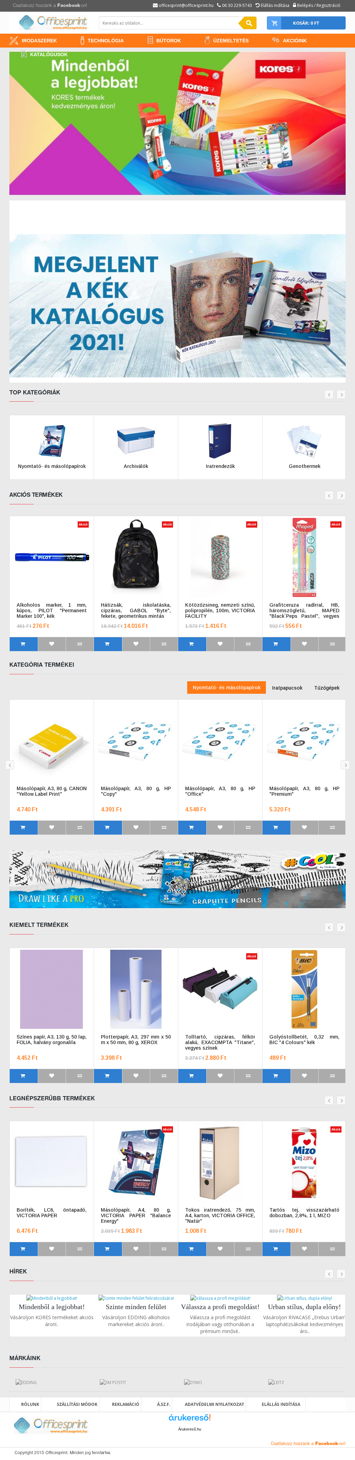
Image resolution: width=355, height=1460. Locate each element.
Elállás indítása (281, 1404)
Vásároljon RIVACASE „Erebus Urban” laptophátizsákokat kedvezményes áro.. (304, 1324)
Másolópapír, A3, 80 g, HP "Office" (220, 791)
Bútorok (168, 40)
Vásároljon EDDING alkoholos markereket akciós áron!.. (136, 1320)
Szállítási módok (77, 1404)
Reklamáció (125, 1404)
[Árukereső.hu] (189, 1420)
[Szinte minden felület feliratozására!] (136, 1298)
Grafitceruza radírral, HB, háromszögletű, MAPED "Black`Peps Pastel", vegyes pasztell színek (304, 610)
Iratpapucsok (287, 688)
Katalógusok (49, 54)
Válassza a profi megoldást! (220, 1306)
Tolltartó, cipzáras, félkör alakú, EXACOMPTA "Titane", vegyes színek (220, 1042)
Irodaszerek (39, 40)
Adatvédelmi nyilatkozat (214, 1404)
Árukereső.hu (189, 1429)
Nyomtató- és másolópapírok (226, 687)
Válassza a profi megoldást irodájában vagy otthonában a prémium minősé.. (220, 1324)
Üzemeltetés (231, 40)
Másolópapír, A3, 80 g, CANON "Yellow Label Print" (52, 791)
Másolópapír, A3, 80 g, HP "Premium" (304, 791)
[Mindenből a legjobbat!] (51, 1298)
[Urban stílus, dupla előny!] (304, 1298)
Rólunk (30, 1404)
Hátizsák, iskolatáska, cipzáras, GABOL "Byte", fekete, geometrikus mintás (136, 610)
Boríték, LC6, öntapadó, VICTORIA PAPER (52, 1212)
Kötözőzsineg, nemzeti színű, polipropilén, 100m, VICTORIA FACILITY (220, 610)
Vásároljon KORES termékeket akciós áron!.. (52, 1320)
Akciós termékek (36, 495)
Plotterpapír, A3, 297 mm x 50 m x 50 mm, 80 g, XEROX (136, 1039)
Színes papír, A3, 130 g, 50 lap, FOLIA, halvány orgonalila (52, 1039)
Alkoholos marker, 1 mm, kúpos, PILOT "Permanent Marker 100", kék (52, 610)
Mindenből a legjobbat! (52, 1306)
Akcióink (295, 40)
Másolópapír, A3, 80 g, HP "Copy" (136, 791)
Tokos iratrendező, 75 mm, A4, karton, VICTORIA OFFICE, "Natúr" (220, 1215)
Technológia (106, 40)
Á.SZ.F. (163, 1404)
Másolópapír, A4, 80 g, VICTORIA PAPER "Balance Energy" (136, 1215)
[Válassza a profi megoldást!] (220, 1298)
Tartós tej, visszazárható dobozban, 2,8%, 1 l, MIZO (304, 1212)
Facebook (68, 6)
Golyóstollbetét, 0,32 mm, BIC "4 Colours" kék (304, 1039)
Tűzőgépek (326, 688)
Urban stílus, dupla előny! (304, 1306)
